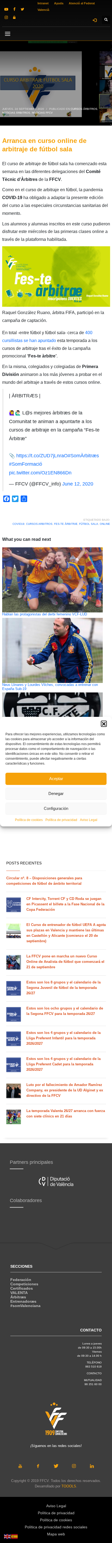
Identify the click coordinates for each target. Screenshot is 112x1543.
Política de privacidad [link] (61, 820)
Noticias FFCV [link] (42, 112)
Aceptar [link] (56, 778)
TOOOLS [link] (68, 1486)
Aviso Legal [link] (88, 820)
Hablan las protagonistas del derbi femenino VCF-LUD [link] (44, 614)
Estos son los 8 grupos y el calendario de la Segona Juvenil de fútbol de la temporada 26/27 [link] (63, 987)
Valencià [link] (43, 9)
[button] (104, 723)
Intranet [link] (43, 3)
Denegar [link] (56, 793)
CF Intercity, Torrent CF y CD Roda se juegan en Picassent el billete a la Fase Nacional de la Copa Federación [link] (65, 904)
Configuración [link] (56, 808)
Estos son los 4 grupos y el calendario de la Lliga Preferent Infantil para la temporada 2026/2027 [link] (63, 1038)
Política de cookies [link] (29, 820)
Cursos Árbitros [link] (84, 108)
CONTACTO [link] (94, 1373)
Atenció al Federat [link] (82, 3)
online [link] (105, 523)
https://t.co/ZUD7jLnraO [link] (42, 455)
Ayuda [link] (58, 3)
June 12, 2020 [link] (77, 484)
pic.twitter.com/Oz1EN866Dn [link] (40, 472)
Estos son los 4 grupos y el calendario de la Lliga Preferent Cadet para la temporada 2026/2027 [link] (63, 1064)
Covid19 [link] (18, 523)
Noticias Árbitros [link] (16, 112)
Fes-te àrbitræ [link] (65, 523)
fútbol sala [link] (88, 523)
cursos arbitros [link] (39, 523)
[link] (6, 9)
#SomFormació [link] (25, 464)
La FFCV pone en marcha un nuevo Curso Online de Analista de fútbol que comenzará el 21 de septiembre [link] (65, 961)
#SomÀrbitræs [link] (83, 455)
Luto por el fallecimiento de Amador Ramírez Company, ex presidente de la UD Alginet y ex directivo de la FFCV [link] (64, 1090)
